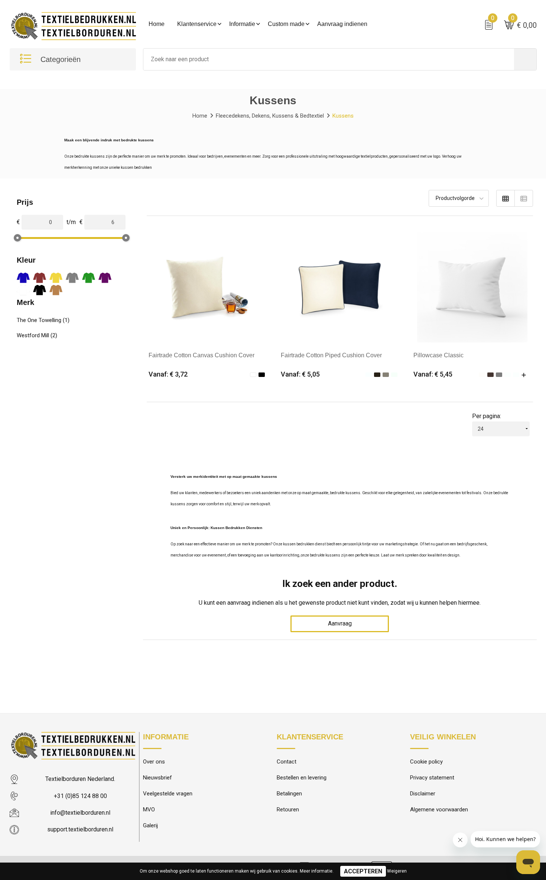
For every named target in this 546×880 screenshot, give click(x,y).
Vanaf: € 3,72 (168, 374)
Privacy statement (432, 777)
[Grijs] (72, 278)
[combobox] (328, 59)
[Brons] (55, 290)
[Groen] (88, 278)
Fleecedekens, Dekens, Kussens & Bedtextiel (270, 115)
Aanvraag (340, 623)
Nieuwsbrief (157, 777)
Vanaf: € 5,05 (300, 374)
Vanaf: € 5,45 (432, 374)
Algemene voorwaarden (439, 809)
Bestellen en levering (301, 777)
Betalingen (289, 793)
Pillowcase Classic (438, 355)
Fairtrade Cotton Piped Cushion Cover (331, 355)
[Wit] (23, 290)
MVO (149, 809)
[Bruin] (39, 278)
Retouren (288, 809)
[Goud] (55, 278)
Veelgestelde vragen (167, 793)
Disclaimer (422, 793)
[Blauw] (23, 278)
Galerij (150, 825)
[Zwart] (39, 290)
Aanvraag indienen (342, 24)
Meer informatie (316, 871)
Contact (286, 761)
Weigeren (397, 871)
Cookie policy (426, 761)
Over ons (154, 761)
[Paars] (104, 278)
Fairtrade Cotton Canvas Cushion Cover (201, 355)
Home (157, 24)
